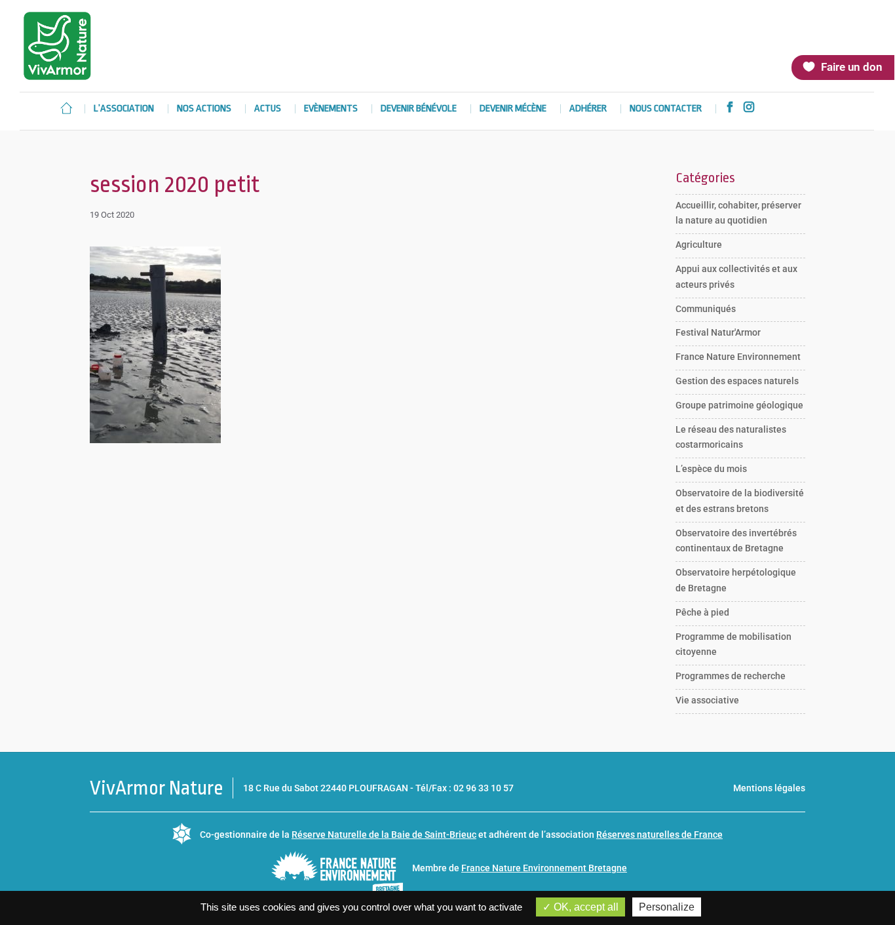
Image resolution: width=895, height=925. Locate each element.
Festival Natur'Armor (718, 332)
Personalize (667, 907)
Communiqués (706, 309)
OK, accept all (585, 907)
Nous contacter (666, 109)
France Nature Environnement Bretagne (544, 868)
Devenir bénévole (419, 109)
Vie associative (707, 700)
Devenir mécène (513, 109)
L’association (124, 109)
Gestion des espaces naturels (737, 381)
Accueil (66, 108)
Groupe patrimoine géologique (739, 405)
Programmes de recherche (731, 676)
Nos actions (204, 109)
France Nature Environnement (738, 356)
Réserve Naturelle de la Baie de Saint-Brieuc (384, 834)
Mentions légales (769, 788)
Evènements (331, 109)
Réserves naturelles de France (659, 834)
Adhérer (588, 109)
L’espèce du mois (711, 468)
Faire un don (852, 66)
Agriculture (699, 244)
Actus (267, 109)
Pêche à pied (702, 612)
